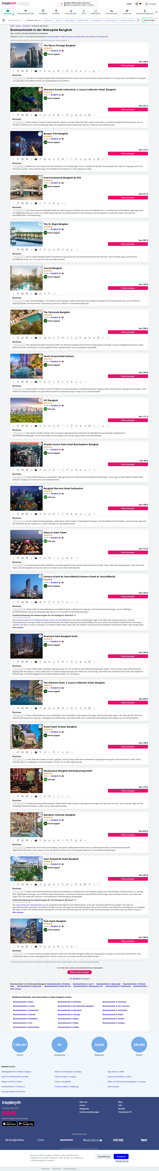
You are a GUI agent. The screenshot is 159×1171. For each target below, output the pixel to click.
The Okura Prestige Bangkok (60, 45)
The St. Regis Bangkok (56, 224)
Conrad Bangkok (53, 268)
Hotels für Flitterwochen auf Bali (14, 1076)
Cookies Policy (45, 1169)
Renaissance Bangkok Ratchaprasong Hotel (68, 770)
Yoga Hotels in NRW (115, 1071)
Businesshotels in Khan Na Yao (57, 986)
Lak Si (58, 20)
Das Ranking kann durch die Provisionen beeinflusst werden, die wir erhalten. (38, 40)
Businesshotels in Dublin (68, 1027)
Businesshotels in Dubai (113, 1014)
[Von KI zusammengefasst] (29, 617)
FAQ (120, 1105)
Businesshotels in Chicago (69, 1014)
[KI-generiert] (24, 78)
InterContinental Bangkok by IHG (62, 177)
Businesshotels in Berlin (23, 1002)
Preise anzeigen (128, 65)
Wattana (48, 20)
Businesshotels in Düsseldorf (25, 1018)
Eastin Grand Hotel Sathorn (59, 356)
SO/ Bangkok (51, 400)
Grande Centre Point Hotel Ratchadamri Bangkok (71, 444)
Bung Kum (97, 20)
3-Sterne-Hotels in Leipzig (65, 1076)
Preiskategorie (14, 20)
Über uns (83, 1102)
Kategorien (84, 1108)
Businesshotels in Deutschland (26, 1027)
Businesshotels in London (24, 1006)
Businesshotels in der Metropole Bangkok (76, 1006)
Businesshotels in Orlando (24, 1014)
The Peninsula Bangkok (57, 312)
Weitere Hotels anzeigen (79, 972)
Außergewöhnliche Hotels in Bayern (16, 1071)
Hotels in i (77, 979)
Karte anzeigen (149, 20)
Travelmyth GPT (125, 1112)
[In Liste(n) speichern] (40, 45)
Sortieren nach (32, 20)
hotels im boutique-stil (98, 36)
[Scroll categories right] (156, 12)
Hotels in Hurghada (63, 1081)
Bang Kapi (69, 20)
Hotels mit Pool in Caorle (11, 1081)
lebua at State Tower (55, 532)
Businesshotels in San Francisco (116, 1006)
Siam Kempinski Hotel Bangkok (61, 858)
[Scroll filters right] (138, 20)
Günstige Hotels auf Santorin (13, 1091)
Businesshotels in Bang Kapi (108, 984)
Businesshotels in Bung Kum (29, 986)
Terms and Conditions (69, 1169)
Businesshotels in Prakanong (118, 986)
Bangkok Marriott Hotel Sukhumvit (63, 488)
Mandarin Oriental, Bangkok (59, 814)
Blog (120, 1102)
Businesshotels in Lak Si (83, 984)
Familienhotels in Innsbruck (13, 1086)
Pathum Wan (83, 20)
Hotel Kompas (113, 1086)
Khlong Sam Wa (127, 20)
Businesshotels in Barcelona (70, 1010)
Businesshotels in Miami (68, 1018)
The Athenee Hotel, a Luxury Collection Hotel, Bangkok (74, 682)
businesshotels (53, 36)
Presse (82, 1105)
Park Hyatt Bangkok (55, 921)
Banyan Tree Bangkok (56, 133)
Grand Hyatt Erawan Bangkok (60, 726)
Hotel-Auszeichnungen (89, 1112)
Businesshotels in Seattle (113, 1018)
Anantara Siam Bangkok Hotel (60, 636)
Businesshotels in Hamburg (114, 1002)
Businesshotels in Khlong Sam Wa (88, 986)
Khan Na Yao (111, 20)
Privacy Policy (56, 1169)
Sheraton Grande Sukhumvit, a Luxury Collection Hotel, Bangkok (80, 89)
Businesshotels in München (69, 1002)
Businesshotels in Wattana (58, 984)
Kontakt (121, 1108)
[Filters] (3, 20)
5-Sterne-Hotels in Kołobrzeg (67, 1086)
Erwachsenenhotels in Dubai (119, 1076)
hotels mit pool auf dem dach (72, 36)
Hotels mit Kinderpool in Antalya (68, 1071)
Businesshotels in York (22, 1023)
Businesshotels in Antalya (114, 1023)
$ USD (129, 4)
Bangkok (54, 51)
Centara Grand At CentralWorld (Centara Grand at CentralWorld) (79, 576)
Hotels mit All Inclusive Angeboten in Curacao (126, 1081)
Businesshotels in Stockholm (115, 1010)
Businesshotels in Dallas (68, 1023)
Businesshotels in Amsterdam (26, 1010)
